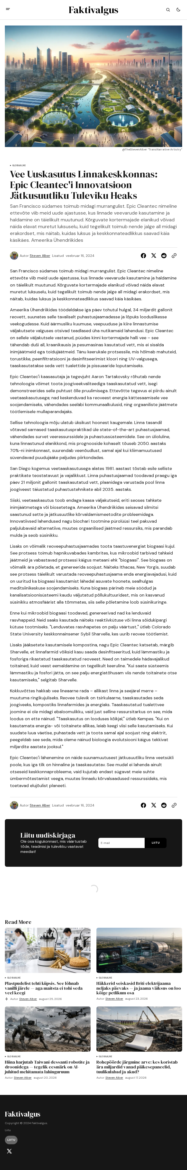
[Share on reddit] (164, 255)
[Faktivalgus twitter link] (9, 1151)
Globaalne (19, 166)
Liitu (8, 1130)
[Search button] (168, 10)
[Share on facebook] (144, 255)
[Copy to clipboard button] (173, 255)
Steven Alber (40, 256)
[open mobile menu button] (8, 9)
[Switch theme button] (178, 10)
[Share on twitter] (154, 255)
